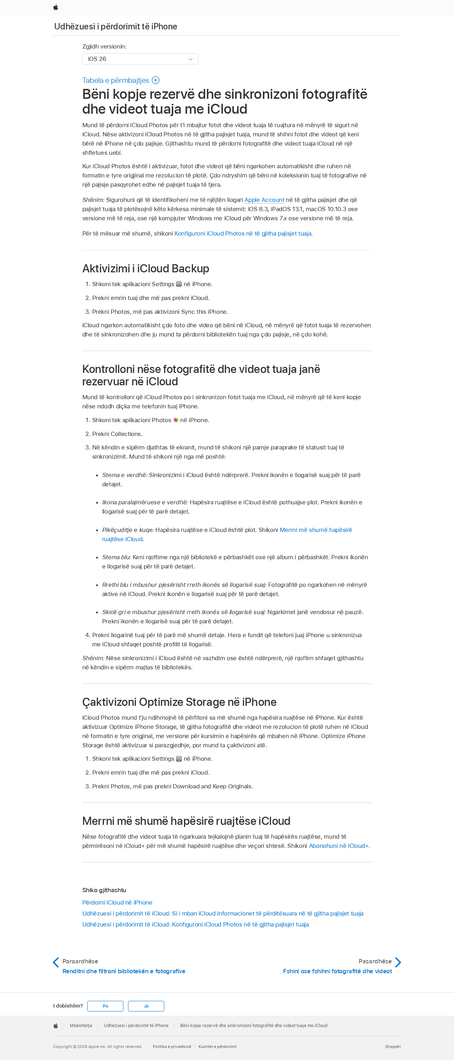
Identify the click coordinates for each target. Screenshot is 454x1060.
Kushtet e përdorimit (218, 1046)
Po (105, 1006)
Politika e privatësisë (172, 1046)
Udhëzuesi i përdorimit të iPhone (116, 26)
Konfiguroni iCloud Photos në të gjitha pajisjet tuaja (243, 233)
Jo (146, 1006)
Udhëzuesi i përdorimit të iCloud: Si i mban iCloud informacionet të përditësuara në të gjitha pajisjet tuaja (223, 913)
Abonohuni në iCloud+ (339, 845)
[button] (121, 80)
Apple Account (264, 199)
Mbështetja (81, 1025)
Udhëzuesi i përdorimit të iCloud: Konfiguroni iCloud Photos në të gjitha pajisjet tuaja (195, 924)
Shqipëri (393, 1046)
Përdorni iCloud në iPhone (117, 902)
